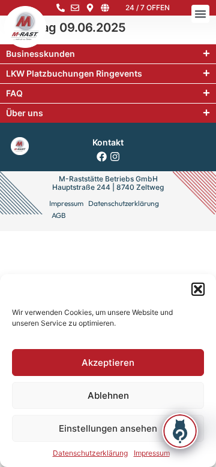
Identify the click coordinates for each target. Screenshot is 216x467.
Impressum (152, 452)
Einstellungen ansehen (108, 428)
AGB (58, 215)
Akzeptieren (108, 362)
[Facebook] (102, 156)
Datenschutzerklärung (90, 452)
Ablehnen (108, 395)
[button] (198, 289)
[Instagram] (115, 156)
